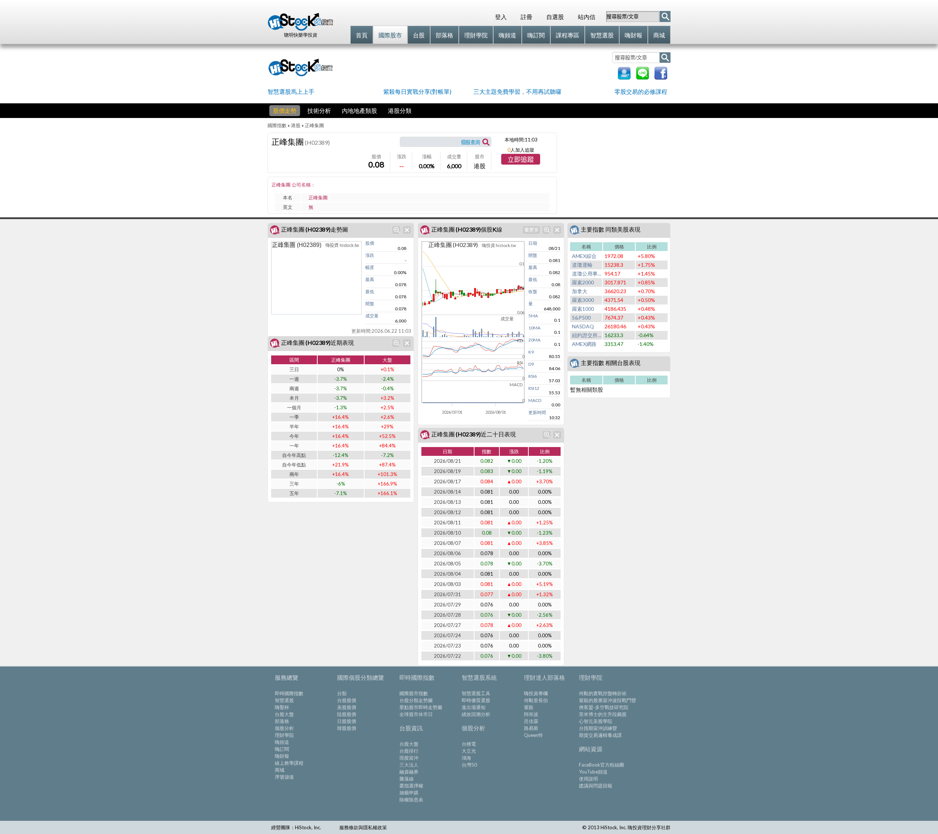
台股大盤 (284, 714)
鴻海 (466, 758)
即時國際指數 (289, 693)
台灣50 (469, 765)
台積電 (469, 744)
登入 (501, 16)
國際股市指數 (413, 693)
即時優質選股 (476, 700)
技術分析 (319, 110)
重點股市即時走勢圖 (420, 707)
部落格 (282, 721)
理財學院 (284, 735)
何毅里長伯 (536, 700)
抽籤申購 (408, 793)
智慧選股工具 (476, 693)
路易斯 (531, 728)
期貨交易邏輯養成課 (600, 735)
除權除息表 (411, 799)
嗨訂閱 (282, 749)
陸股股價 (346, 714)
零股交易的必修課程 (640, 91)
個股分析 (284, 728)
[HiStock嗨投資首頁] (300, 29)
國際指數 (277, 125)
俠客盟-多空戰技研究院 (603, 707)
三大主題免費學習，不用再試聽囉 (517, 91)
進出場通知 (473, 707)
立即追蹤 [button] (520, 159)
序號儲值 (284, 777)
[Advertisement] (474, 66)
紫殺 (528, 707)
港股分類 (399, 110)
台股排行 (408, 751)
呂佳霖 (531, 721)
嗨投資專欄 (536, 693)
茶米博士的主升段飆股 (603, 714)
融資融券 (408, 772)
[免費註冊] (624, 77)
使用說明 (588, 779)
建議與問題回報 (595, 786)
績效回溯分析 (476, 714)
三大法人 (408, 765)
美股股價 (346, 707)
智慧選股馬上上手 (290, 91)
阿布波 (531, 714)
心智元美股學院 (595, 721)
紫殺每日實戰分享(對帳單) (417, 91)
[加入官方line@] (642, 77)
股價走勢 (284, 110)
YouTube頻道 (593, 772)
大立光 (469, 751)
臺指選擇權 (411, 786)
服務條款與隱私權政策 (363, 827)
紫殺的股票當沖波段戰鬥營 (607, 700)
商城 (279, 770)
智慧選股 (284, 700)
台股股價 (346, 700)
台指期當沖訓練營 (598, 728)
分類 (342, 693)
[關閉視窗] (406, 230)
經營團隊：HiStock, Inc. (296, 827)
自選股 (555, 16)
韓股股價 (346, 728)
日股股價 (346, 721)
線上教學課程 (289, 763)
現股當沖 (408, 758)
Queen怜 (533, 735)
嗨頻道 (282, 742)
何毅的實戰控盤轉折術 (603, 693)
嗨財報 (282, 756)
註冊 (526, 16)
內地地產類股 (359, 110)
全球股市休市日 (416, 714)
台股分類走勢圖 (416, 700)
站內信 (586, 16)
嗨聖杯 (282, 707)
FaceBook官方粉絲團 (601, 765)
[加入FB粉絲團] (660, 77)
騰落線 (406, 779)
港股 (295, 125)
